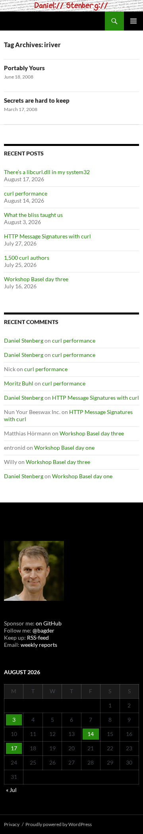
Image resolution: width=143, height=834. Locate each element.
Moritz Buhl (18, 383)
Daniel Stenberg (23, 340)
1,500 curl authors (26, 257)
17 (14, 748)
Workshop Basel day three (36, 279)
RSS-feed (38, 637)
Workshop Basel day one (64, 447)
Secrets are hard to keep (37, 100)
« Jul (11, 789)
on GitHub (48, 623)
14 (90, 733)
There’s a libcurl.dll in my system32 (47, 172)
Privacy (11, 824)
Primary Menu (133, 21)
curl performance (25, 193)
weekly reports (39, 644)
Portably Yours (24, 67)
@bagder (43, 630)
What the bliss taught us (33, 214)
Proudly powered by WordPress (58, 824)
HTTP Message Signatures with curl (47, 236)
